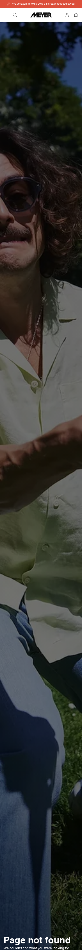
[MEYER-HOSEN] (41, 15)
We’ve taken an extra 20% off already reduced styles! (43, 4)
